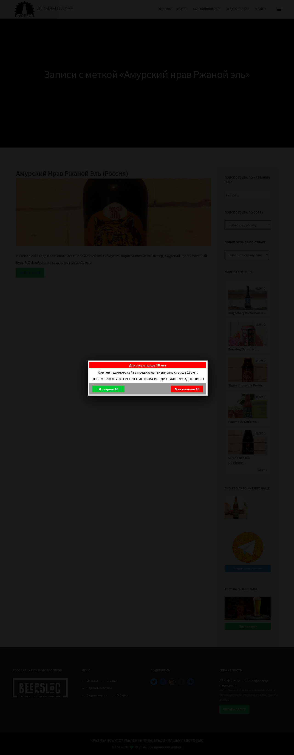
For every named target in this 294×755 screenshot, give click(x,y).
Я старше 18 (108, 389)
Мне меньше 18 (187, 389)
